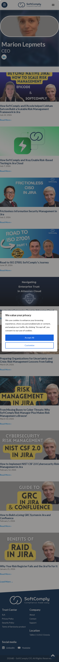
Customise (29, 345)
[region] (29, 331)
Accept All (29, 337)
